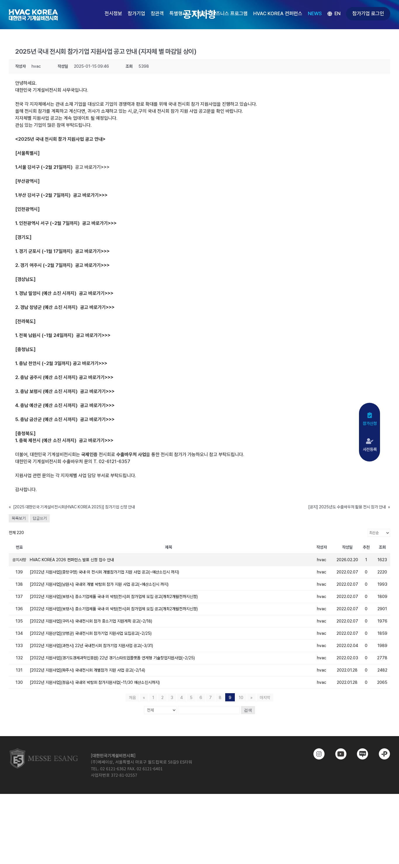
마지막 (265, 697)
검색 (248, 710)
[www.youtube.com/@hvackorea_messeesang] (337, 754)
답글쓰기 (40, 518)
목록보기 (19, 518)
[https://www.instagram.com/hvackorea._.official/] (315, 754)
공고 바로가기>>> (92, 167)
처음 (132, 697)
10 (241, 697)
